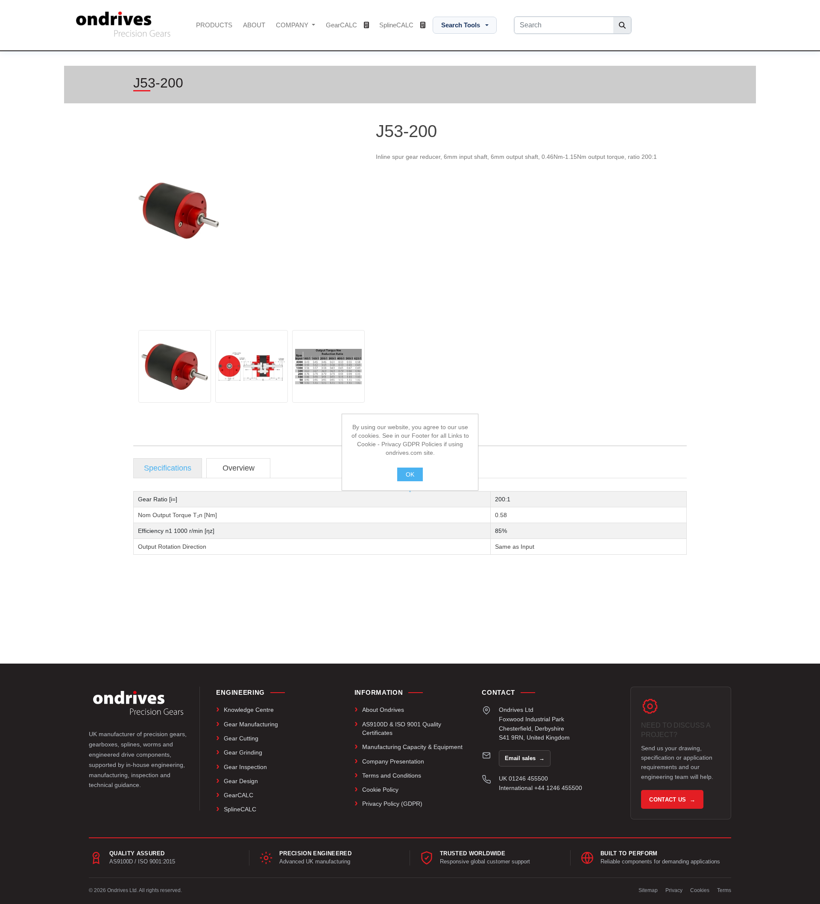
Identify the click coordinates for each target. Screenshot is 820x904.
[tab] (167, 468)
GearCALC (342, 25)
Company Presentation (393, 761)
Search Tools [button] (460, 25)
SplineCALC (397, 25)
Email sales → (525, 758)
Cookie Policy (380, 789)
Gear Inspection (245, 767)
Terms (724, 890)
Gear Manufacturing (251, 724)
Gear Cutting (241, 738)
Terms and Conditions (391, 775)
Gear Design (241, 781)
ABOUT (254, 25)
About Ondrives (383, 709)
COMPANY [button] (293, 25)
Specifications (167, 468)
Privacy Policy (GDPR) (392, 803)
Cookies (699, 890)
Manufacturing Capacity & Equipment (412, 746)
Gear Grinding (243, 752)
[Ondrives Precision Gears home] (138, 703)
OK (410, 474)
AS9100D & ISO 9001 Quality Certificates (401, 728)
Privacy (673, 890)
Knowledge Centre (249, 709)
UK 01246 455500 (523, 778)
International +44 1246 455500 (540, 787)
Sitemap (648, 890)
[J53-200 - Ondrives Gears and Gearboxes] (174, 366)
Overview (239, 468)
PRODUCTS (214, 25)
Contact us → (672, 799)
